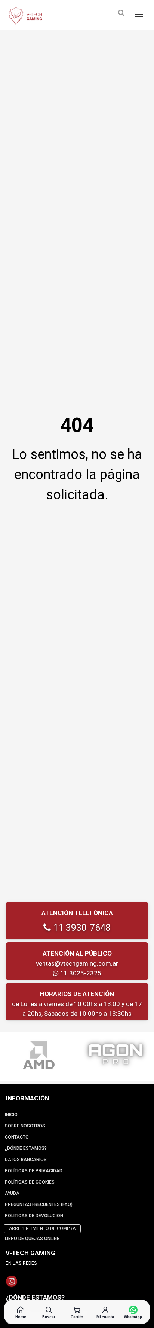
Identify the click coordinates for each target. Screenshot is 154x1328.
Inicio (11, 1114)
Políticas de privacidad (33, 1170)
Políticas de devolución (34, 1215)
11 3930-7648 (81, 927)
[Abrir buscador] (121, 13)
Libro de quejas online (32, 1238)
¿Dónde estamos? (26, 1148)
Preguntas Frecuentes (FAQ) (39, 1204)
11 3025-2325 (80, 973)
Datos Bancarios (26, 1159)
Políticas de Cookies (30, 1182)
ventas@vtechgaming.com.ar (77, 963)
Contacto (17, 1137)
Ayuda (12, 1193)
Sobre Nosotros (25, 1126)
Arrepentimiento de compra (42, 1228)
